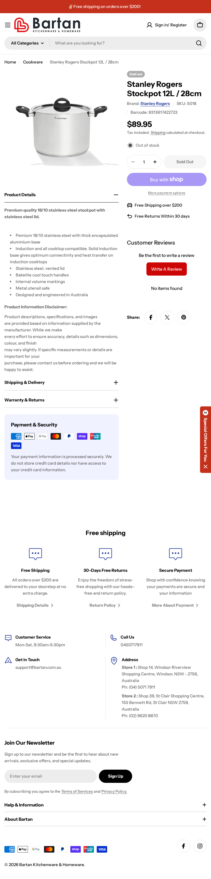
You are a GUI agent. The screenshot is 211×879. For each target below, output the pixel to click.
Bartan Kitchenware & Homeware (51, 864)
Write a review (166, 269)
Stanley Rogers (155, 103)
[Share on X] (167, 317)
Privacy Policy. (114, 791)
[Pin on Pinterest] (183, 317)
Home (10, 62)
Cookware (33, 62)
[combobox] (105, 43)
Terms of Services (77, 791)
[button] (205, 439)
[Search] (199, 43)
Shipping (158, 132)
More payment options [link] (166, 193)
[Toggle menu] (7, 25)
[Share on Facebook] (150, 317)
